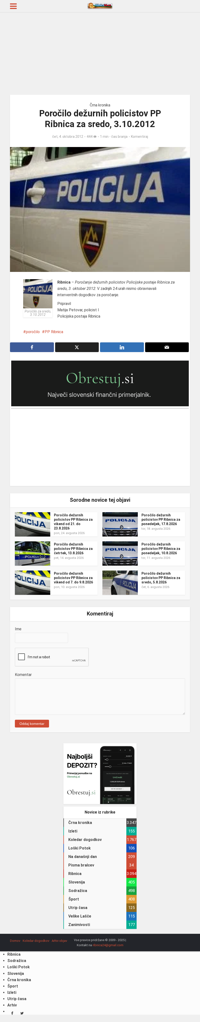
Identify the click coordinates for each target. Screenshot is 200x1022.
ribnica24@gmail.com (108, 945)
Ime (18, 629)
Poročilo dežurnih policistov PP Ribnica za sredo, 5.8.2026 (160, 578)
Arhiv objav (59, 941)
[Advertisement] (100, 53)
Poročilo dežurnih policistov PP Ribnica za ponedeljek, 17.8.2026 (160, 519)
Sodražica (16, 960)
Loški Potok (18, 967)
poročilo (33, 331)
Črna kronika (100, 105)
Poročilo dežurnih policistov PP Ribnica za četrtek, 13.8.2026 (73, 548)
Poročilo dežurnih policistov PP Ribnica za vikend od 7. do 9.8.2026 (73, 578)
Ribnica (13, 954)
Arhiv (12, 1005)
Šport (12, 986)
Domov (15, 941)
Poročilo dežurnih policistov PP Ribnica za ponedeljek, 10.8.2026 (160, 548)
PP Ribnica (54, 331)
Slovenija (15, 973)
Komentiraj (139, 137)
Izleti (11, 992)
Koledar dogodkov (36, 941)
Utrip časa (16, 998)
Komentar (23, 674)
